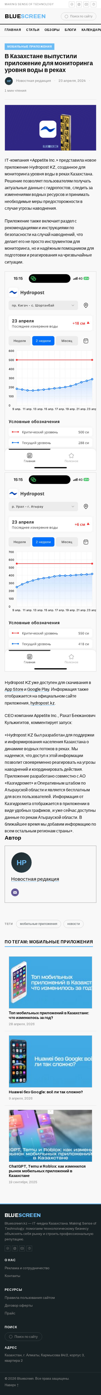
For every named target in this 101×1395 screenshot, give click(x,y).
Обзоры (52, 30)
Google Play (38, 689)
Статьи (32, 30)
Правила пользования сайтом (30, 1298)
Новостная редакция (33, 81)
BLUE (25, 16)
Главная (13, 30)
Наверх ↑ (11, 1385)
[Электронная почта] (15, 892)
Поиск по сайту (81, 16)
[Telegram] (72, 4)
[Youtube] (86, 4)
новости (73, 924)
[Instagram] (79, 4)
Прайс (10, 1313)
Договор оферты (19, 1305)
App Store (14, 689)
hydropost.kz (43, 703)
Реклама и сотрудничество (27, 1268)
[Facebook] (93, 4)
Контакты (12, 1276)
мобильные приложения (29, 46)
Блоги (70, 30)
